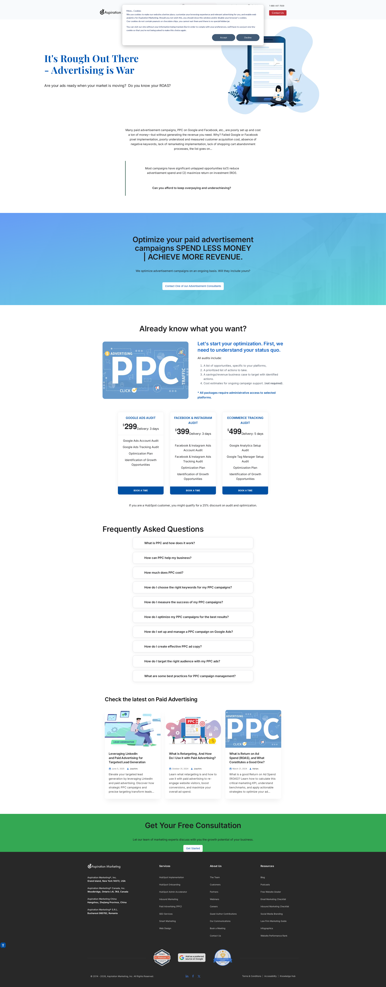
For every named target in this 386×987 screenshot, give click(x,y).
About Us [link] (216, 866)
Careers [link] (214, 906)
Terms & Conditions (251, 976)
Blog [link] (263, 877)
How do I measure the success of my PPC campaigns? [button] (183, 602)
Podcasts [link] (265, 884)
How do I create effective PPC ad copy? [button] (173, 646)
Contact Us (278, 13)
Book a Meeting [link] (217, 928)
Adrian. (255, 768)
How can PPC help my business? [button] (167, 558)
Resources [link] (267, 866)
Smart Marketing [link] (167, 921)
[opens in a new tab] (192, 958)
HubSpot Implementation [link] (171, 877)
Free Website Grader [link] (271, 891)
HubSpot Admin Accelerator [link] (173, 891)
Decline (248, 37)
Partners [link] (214, 891)
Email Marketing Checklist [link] (273, 899)
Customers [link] (215, 884)
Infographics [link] (267, 928)
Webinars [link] (214, 899)
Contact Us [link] (215, 935)
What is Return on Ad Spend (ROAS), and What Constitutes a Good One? (247, 758)
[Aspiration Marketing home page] (104, 867)
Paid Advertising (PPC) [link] (170, 906)
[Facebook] (193, 976)
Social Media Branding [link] (272, 914)
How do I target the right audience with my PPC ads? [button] (182, 661)
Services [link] (164, 866)
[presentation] (133, 729)
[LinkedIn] (187, 976)
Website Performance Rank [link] (274, 935)
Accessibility (270, 976)
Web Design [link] (165, 928)
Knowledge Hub (288, 976)
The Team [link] (215, 877)
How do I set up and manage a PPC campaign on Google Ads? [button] (188, 632)
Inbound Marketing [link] (168, 899)
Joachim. (134, 768)
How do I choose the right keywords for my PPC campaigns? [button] (188, 587)
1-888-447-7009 (276, 6)
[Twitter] (199, 976)
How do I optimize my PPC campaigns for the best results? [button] (186, 617)
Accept (223, 37)
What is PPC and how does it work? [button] (169, 543)
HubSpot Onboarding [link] (169, 884)
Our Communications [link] (220, 921)
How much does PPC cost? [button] (163, 572)
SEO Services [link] (165, 914)
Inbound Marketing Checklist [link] (275, 906)
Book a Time (141, 490)
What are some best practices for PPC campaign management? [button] (190, 676)
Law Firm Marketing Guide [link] (273, 921)
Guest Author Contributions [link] (223, 914)
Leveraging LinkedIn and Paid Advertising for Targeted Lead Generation (127, 758)
